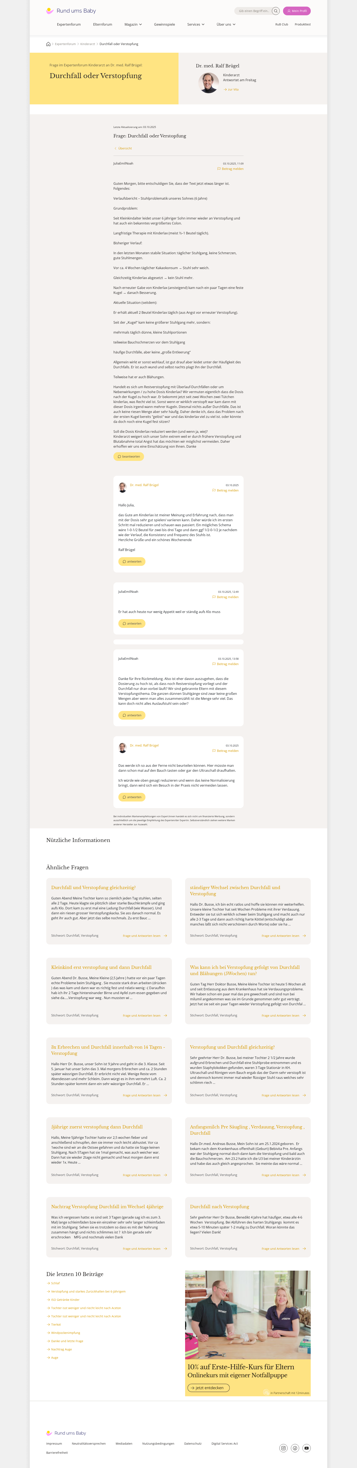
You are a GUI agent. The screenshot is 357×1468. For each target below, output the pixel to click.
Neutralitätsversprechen (89, 1443)
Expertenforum (69, 24)
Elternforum (102, 24)
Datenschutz (193, 1443)
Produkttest (303, 24)
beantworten (131, 456)
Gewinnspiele (164, 24)
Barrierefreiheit (57, 1453)
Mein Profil (299, 11)
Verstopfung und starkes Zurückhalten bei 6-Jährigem (88, 1291)
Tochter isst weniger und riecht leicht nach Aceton (86, 1308)
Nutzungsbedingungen (158, 1443)
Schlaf (55, 1283)
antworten (134, 561)
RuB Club (281, 24)
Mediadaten (124, 1443)
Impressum (54, 1443)
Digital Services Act (225, 1443)
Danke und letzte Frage (67, 1341)
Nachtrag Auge (61, 1349)
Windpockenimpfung (65, 1333)
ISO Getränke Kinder (65, 1300)
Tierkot (56, 1324)
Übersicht (125, 148)
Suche (276, 11)
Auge (54, 1357)
